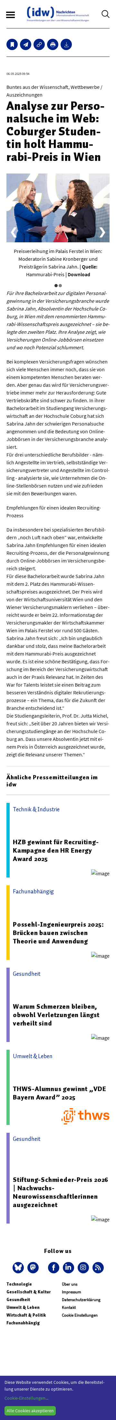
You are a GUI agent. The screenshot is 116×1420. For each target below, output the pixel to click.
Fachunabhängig (23, 1323)
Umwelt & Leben (23, 1307)
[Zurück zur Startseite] (58, 14)
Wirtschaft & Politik (26, 1315)
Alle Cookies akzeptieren (30, 1411)
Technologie (19, 1284)
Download (79, 274)
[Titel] (12, 44)
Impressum (71, 1292)
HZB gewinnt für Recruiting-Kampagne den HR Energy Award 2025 (56, 850)
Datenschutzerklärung (81, 1299)
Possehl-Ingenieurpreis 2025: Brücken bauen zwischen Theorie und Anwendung (58, 933)
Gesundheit (18, 1300)
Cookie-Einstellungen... (26, 1398)
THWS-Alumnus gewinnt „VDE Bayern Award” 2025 (59, 1093)
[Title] (39, 44)
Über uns (69, 1284)
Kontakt (69, 1307)
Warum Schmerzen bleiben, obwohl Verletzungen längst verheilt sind (56, 1015)
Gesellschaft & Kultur (28, 1292)
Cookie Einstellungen (80, 1315)
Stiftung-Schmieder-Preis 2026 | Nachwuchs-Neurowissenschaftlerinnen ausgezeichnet (60, 1192)
